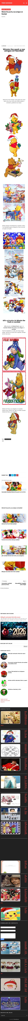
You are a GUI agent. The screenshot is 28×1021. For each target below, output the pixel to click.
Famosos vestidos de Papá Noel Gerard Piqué (26, 764)
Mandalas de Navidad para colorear (26, 748)
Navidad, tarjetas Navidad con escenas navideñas (26, 828)
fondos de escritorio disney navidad (10, 539)
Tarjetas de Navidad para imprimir (26, 798)
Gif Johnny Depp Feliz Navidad (26, 879)
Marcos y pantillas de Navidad (26, 865)
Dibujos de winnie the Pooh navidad (10, 571)
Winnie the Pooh (6, 9)
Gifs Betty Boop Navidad (26, 811)
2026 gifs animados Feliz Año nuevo (10, 617)
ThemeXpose (16, 1019)
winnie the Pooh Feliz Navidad (9, 523)
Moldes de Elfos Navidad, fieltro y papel (17, 680)
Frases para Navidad (26, 1000)
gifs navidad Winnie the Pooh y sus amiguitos (13, 555)
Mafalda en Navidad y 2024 (14, 689)
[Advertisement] (14, 31)
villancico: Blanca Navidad (26, 734)
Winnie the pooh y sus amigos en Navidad (12, 508)
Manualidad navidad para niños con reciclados (26, 948)
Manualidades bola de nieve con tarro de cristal (26, 783)
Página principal (4, 699)
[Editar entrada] (3, 440)
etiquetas (3, 702)
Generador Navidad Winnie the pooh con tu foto (14, 492)
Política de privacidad (5, 700)
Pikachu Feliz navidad (26, 910)
